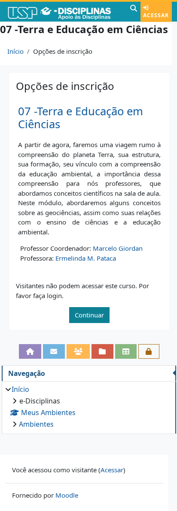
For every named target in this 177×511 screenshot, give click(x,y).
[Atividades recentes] (102, 351)
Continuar (89, 315)
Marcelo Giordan (118, 248)
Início (15, 51)
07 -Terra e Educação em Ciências (80, 118)
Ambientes (36, 424)
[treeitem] (88, 406)
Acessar (156, 15)
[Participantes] (78, 351)
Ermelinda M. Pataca (85, 258)
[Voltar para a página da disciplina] (30, 351)
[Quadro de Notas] (126, 351)
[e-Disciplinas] (64, 11)
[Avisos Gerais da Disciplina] (54, 351)
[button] (133, 11)
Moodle (66, 495)
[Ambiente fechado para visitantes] (148, 351)
